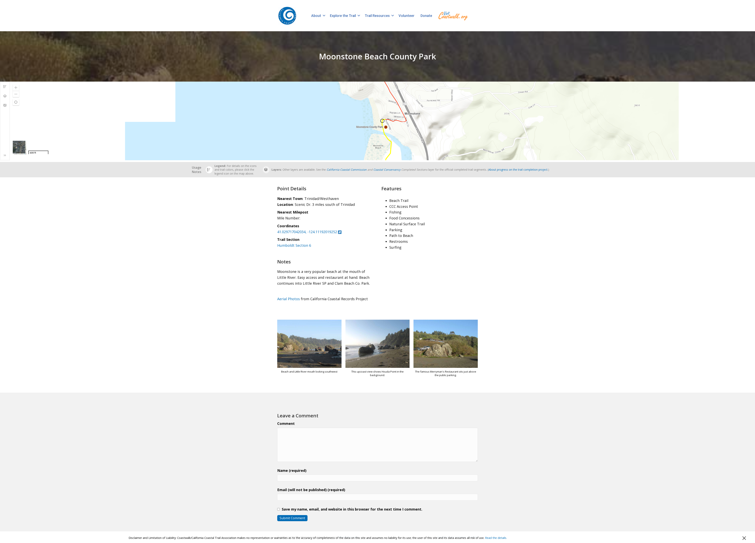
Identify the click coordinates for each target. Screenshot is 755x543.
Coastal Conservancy (387, 169)
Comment (286, 423)
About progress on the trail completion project (518, 169)
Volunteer (406, 16)
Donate (426, 16)
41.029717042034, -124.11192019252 (307, 231)
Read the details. (496, 538)
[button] (324, 15)
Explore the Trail (343, 16)
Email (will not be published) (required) (311, 489)
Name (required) (291, 470)
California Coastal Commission (347, 169)
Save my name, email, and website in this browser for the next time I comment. (352, 509)
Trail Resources (377, 16)
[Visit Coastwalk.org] (453, 15)
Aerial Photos (288, 298)
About (316, 16)
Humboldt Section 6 (294, 245)
